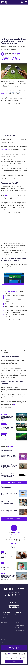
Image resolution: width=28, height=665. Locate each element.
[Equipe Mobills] (2, 54)
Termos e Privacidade (19, 625)
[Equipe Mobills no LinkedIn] (12, 544)
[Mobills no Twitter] (19, 595)
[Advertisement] (14, 20)
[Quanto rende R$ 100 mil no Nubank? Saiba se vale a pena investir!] (22, 456)
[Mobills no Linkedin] (8, 595)
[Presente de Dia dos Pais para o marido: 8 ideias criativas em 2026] (21, 566)
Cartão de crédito (4, 614)
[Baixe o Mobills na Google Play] (14, 607)
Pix (2, 163)
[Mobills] (5, 2)
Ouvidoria (3, 639)
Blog (16, 617)
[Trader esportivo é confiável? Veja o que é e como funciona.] (21, 427)
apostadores (4, 149)
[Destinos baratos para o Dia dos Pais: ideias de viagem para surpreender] (21, 576)
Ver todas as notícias (14, 519)
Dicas (2, 35)
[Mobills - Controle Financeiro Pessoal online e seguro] (14, 588)
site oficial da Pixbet (12, 291)
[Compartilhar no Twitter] (9, 58)
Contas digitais (4, 622)
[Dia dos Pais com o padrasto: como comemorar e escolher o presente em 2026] (21, 555)
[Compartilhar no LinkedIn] (12, 58)
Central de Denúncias (19, 632)
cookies (9, 653)
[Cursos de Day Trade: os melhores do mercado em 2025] (21, 437)
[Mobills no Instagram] (15, 595)
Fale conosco (4, 642)
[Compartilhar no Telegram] (16, 58)
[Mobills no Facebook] (12, 595)
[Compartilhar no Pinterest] (19, 58)
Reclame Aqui (8, 195)
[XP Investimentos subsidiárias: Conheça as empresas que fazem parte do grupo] (22, 475)
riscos (14, 404)
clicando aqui (18, 658)
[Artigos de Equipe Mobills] (15, 544)
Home (16, 614)
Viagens (3, 573)
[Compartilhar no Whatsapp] (2, 58)
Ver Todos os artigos (14, 482)
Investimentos (4, 414)
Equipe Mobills (16, 53)
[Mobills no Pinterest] (22, 595)
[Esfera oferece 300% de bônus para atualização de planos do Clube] (22, 512)
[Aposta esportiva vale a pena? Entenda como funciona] (21, 417)
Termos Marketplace (19, 627)
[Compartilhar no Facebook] (6, 58)
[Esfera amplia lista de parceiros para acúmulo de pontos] (22, 502)
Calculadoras (4, 620)
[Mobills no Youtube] (5, 595)
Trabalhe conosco (19, 622)
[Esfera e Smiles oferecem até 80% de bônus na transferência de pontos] (22, 493)
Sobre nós (17, 620)
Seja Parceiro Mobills (19, 630)
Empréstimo (3, 617)
